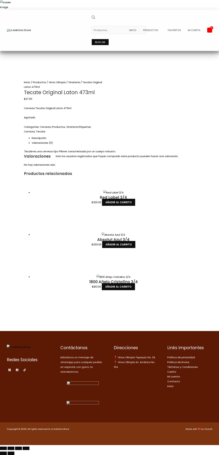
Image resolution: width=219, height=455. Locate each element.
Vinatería (74, 82)
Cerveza (45, 127)
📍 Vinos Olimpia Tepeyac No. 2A (134, 357)
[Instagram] (9, 370)
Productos (150, 30)
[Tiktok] (24, 370)
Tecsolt (208, 429)
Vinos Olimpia (57, 82)
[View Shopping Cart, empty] (209, 30)
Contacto (173, 381)
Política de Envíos (178, 362)
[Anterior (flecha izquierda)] (3, 453)
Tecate (40, 131)
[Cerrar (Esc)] (26, 448)
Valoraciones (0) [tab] (42, 143)
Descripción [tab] (39, 138)
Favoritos (174, 30)
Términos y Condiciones (182, 367)
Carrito (171, 372)
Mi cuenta (194, 30)
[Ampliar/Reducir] (3, 448)
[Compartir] (18, 448)
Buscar (100, 42)
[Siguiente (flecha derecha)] (11, 453)
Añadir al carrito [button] (118, 202)
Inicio (132, 30)
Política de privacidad (181, 357)
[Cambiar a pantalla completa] (11, 448)
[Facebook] (17, 370)
